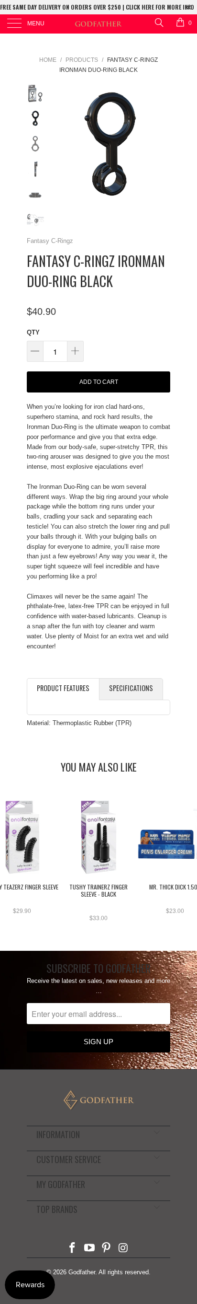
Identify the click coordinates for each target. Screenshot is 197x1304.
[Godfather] (98, 24)
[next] (161, 144)
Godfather (81, 1272)
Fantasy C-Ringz (50, 240)
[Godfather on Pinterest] (106, 1249)
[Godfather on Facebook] (73, 1249)
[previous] (60, 144)
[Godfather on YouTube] (89, 1249)
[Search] (158, 22)
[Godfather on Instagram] (124, 1249)
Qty (33, 332)
